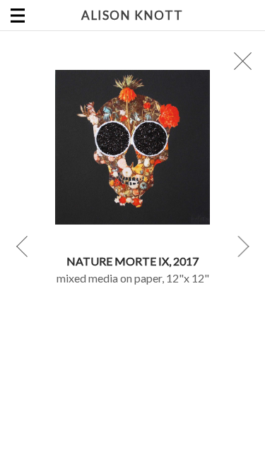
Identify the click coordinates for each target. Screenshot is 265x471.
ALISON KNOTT (132, 15)
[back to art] (243, 61)
